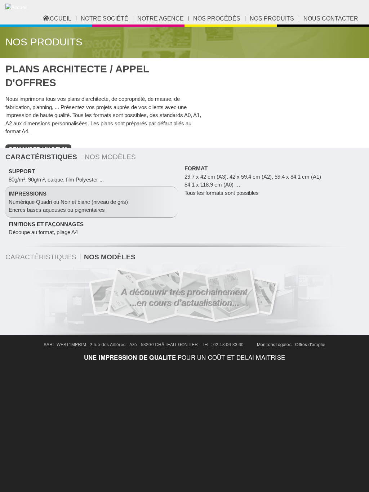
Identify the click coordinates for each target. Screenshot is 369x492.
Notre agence (160, 18)
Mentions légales (274, 344)
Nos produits (272, 18)
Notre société (104, 18)
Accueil (58, 18)
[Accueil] (16, 7)
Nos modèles (110, 157)
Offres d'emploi (310, 344)
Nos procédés (216, 18)
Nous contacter (330, 18)
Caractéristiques (40, 257)
